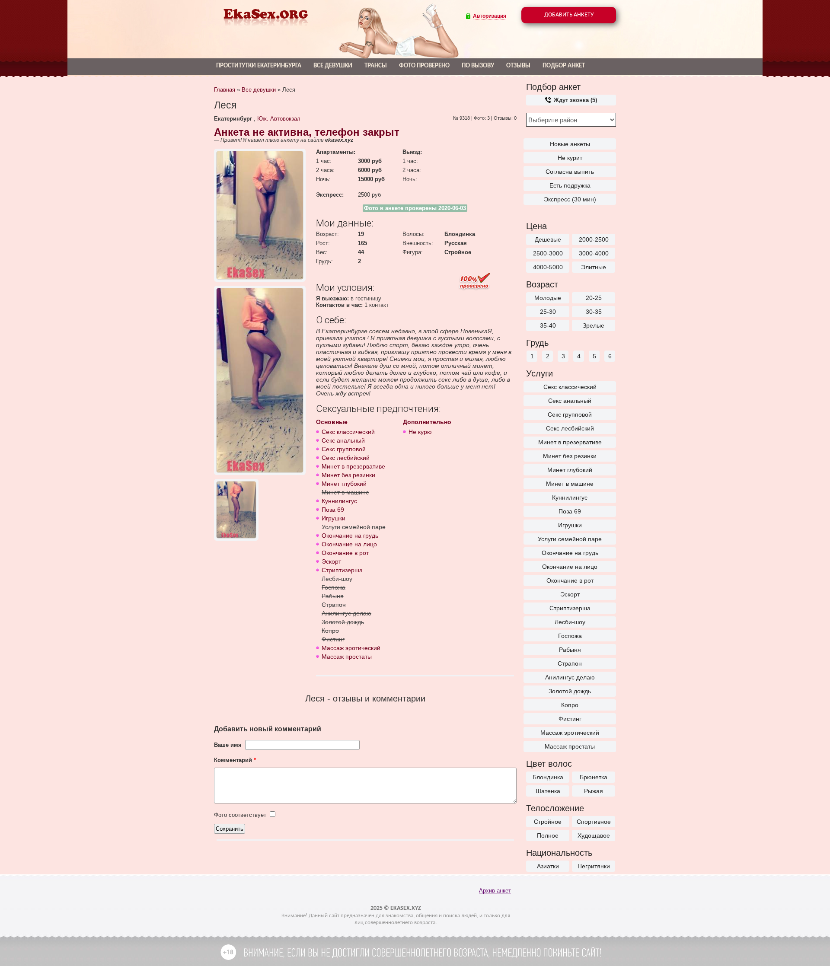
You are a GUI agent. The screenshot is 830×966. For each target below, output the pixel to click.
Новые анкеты (570, 143)
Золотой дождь (570, 691)
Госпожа (570, 635)
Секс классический (570, 386)
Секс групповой (570, 414)
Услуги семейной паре (570, 539)
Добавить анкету (569, 15)
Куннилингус (569, 497)
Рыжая (593, 790)
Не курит (570, 157)
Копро (569, 704)
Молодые (547, 297)
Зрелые (593, 325)
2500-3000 (548, 253)
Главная (224, 89)
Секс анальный (569, 400)
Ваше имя (228, 745)
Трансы (375, 66)
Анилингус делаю (570, 677)
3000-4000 (594, 253)
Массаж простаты (570, 746)
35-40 (548, 325)
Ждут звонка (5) (574, 100)
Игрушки (570, 525)
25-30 (548, 311)
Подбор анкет (564, 66)
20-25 (594, 297)
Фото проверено (424, 66)
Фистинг (570, 718)
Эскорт (570, 594)
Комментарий (235, 760)
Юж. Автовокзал (278, 118)
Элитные (593, 267)
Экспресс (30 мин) (570, 199)
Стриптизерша (570, 608)
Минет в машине (570, 483)
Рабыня (570, 649)
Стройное (548, 821)
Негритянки (594, 866)
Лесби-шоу (570, 621)
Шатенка (548, 790)
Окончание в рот (570, 580)
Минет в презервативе (570, 442)
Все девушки (332, 66)
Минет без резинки (570, 456)
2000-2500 (594, 239)
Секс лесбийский (570, 428)
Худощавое (594, 835)
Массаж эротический (569, 732)
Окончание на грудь (570, 552)
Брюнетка (593, 777)
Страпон (570, 663)
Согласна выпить (570, 171)
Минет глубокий (569, 469)
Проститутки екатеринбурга (258, 66)
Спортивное (594, 821)
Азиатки (548, 866)
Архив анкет (495, 890)
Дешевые (548, 239)
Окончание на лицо (569, 566)
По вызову (478, 66)
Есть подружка (570, 185)
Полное (548, 835)
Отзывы (518, 66)
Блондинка (548, 777)
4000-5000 (548, 267)
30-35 (594, 311)
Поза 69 (570, 511)
